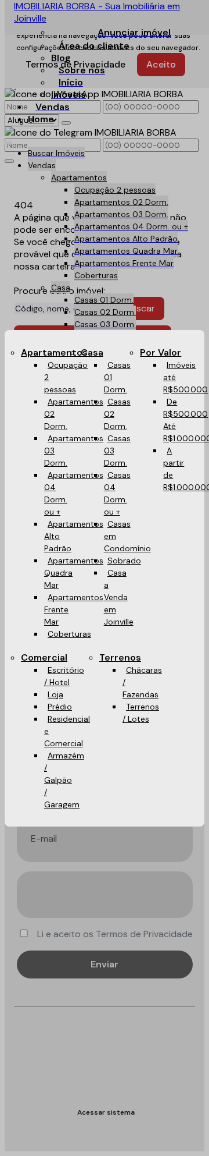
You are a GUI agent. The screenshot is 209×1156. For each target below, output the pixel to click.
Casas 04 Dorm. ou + (117, 493)
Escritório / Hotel (64, 676)
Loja (55, 694)
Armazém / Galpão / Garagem (64, 780)
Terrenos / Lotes (140, 712)
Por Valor (160, 352)
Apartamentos (54, 352)
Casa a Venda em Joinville (119, 597)
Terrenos (120, 657)
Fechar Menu (183, 656)
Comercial (44, 657)
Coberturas (69, 634)
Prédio (60, 706)
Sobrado (124, 560)
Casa (92, 352)
